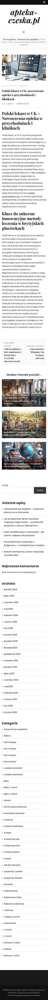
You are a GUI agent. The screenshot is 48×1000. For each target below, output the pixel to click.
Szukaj (5, 485)
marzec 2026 (10, 621)
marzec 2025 (10, 699)
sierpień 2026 (10, 589)
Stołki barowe (11, 890)
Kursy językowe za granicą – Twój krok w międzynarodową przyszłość (23, 465)
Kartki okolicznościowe (15, 806)
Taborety (8, 910)
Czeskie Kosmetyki (13, 774)
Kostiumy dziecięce (13, 826)
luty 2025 (8, 705)
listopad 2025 (10, 647)
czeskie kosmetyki (13, 768)
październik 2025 (12, 654)
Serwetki (8, 884)
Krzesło (7, 858)
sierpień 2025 (10, 667)
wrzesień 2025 (11, 660)
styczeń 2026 (10, 634)
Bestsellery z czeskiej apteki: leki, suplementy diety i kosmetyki (19, 433)
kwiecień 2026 (11, 615)
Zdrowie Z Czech (12, 942)
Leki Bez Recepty (12, 865)
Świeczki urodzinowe (14, 903)
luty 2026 (8, 628)
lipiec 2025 (9, 673)
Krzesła (7, 832)
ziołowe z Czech (12, 955)
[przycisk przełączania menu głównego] (24, 32)
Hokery (7, 800)
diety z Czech (10, 787)
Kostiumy (8, 819)
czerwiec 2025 (11, 679)
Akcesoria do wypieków (15, 85)
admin (10, 103)
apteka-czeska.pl (24, 16)
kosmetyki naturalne (14, 813)
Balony (7, 735)
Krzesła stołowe (12, 852)
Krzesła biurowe (12, 845)
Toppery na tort (12, 916)
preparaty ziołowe (13, 878)
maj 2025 (8, 686)
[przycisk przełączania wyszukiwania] (44, 2)
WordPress (35, 995)
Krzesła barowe (11, 839)
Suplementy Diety (13, 897)
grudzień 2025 (11, 641)
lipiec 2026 (9, 595)
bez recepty (10, 742)
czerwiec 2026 (11, 602)
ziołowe (7, 949)
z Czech (8, 929)
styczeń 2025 (10, 712)
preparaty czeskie (13, 871)
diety (6, 781)
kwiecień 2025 (11, 692)
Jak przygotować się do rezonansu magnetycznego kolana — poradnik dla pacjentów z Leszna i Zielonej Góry (23, 522)
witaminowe (10, 923)
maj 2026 (8, 608)
